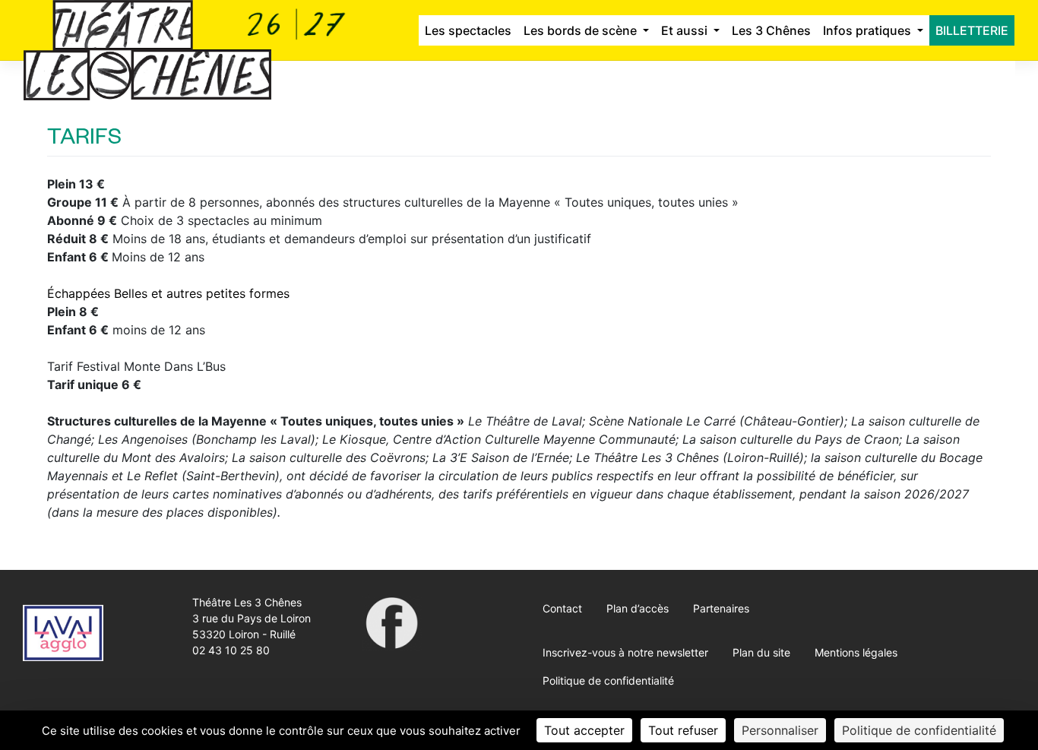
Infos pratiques (868, 30)
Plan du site (761, 652)
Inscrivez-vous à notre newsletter (625, 652)
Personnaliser (780, 730)
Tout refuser (683, 730)
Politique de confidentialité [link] (919, 730)
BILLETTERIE (971, 30)
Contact (562, 608)
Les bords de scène (582, 30)
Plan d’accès (637, 608)
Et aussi (685, 30)
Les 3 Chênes (771, 30)
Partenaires (721, 608)
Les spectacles (468, 30)
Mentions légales (856, 652)
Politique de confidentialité (608, 680)
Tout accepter (584, 730)
